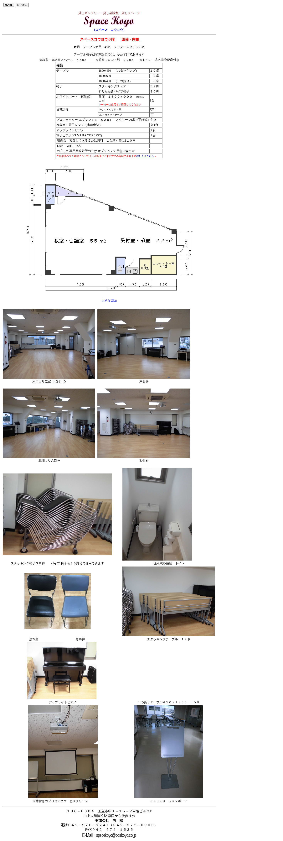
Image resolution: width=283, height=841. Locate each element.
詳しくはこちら (145, 156)
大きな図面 (109, 300)
